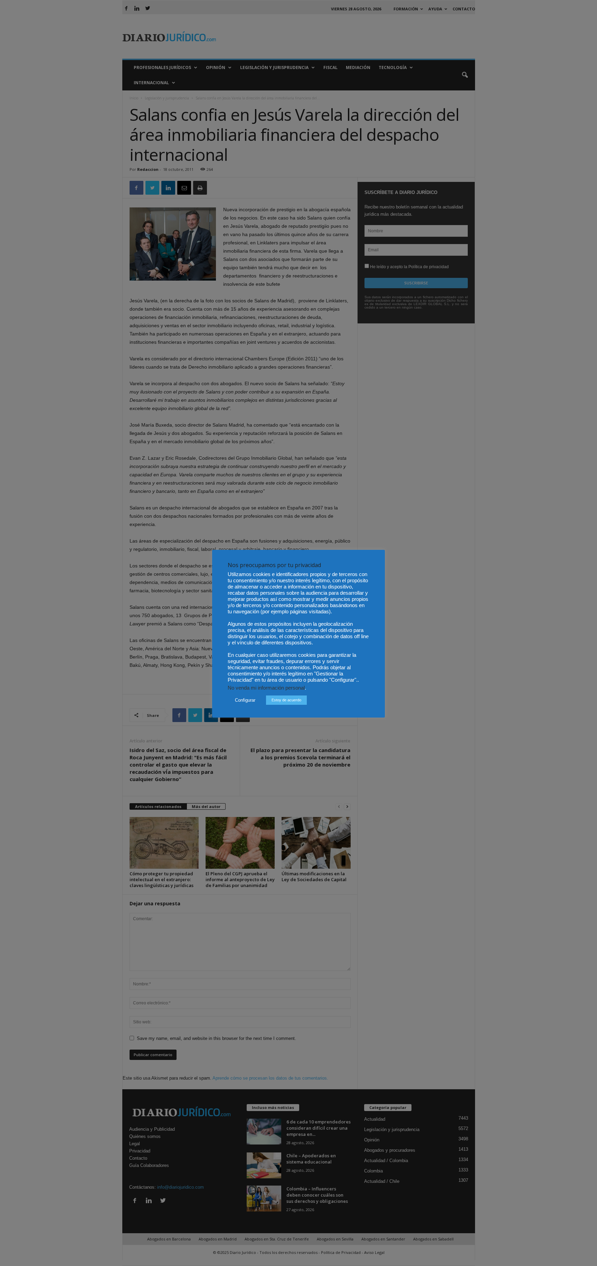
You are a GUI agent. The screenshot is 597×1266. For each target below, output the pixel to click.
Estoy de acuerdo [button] (286, 700)
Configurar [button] (245, 700)
